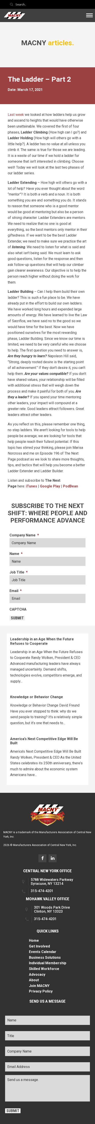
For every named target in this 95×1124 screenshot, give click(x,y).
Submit (17, 618)
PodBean (70, 486)
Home (34, 940)
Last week (16, 115)
